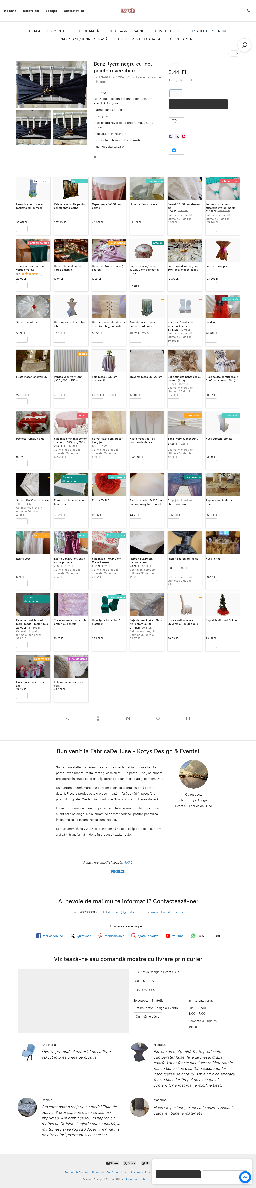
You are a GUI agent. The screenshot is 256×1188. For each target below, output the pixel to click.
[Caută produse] (244, 45)
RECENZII (117, 871)
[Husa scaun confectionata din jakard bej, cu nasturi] (109, 306)
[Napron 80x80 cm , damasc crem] (147, 542)
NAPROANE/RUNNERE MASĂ (84, 39)
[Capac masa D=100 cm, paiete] (109, 188)
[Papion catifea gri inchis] (185, 542)
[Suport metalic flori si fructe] (223, 484)
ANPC (127, 862)
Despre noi (31, 11)
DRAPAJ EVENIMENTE (47, 31)
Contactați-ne (74, 11)
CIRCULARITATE (183, 39)
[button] (176, 121)
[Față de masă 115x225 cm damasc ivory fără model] (147, 484)
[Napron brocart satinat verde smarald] (71, 250)
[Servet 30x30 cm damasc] (33, 484)
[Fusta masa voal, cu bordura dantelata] (147, 422)
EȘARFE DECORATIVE (209, 31)
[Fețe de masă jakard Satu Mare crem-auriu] (147, 604)
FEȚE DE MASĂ (87, 31)
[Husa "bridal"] (223, 542)
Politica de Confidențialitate (110, 1172)
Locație (51, 11)
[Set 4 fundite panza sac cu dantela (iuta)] (185, 361)
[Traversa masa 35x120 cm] (147, 361)
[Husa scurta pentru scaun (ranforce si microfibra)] (223, 361)
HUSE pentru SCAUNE (126, 31)
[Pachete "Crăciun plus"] (33, 422)
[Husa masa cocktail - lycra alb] (71, 306)
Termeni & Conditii (77, 1172)
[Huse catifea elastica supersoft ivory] (185, 306)
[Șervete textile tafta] (33, 306)
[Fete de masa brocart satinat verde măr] (147, 306)
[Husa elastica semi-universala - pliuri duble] (185, 604)
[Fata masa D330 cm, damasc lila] (109, 361)
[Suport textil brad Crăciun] (223, 604)
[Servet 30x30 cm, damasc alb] (185, 188)
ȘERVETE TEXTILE (168, 31)
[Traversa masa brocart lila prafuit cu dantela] (71, 604)
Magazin (10, 11)
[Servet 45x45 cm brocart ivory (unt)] (109, 422)
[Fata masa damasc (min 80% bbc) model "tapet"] (185, 250)
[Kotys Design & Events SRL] (128, 10)
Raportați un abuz (136, 1179)
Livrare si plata (140, 1172)
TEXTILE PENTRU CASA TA (138, 39)
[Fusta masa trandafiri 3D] (33, 361)
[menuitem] (231, 53)
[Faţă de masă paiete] (223, 250)
